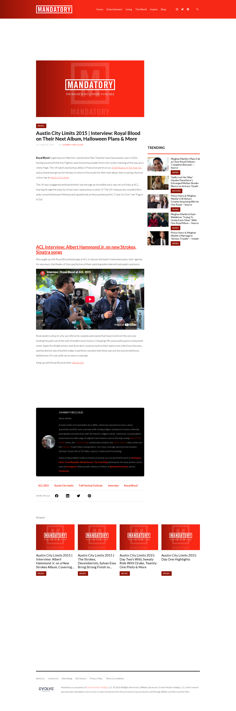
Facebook (64, 471)
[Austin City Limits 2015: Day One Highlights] (180, 537)
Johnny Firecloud (72, 145)
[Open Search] (197, 9)
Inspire (153, 9)
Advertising (67, 678)
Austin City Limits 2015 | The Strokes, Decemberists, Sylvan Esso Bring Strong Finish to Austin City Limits (97, 561)
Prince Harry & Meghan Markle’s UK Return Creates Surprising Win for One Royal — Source (185, 200)
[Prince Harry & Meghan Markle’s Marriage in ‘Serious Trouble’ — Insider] (158, 238)
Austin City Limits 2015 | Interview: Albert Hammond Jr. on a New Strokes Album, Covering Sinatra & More (54, 561)
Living (129, 9)
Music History (120, 442)
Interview (113, 485)
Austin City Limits (59, 177)
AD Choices (80, 678)
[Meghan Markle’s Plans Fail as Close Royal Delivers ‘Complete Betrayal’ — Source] (158, 164)
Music (41, 126)
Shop (163, 9)
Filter (61, 462)
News (175, 172)
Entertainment (114, 9)
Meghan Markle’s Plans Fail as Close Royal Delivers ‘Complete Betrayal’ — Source (185, 163)
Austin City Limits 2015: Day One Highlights (179, 557)
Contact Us (53, 678)
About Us (40, 678)
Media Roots (86, 462)
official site (78, 362)
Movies (176, 191)
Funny (99, 9)
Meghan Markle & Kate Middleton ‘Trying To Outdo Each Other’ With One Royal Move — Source (185, 219)
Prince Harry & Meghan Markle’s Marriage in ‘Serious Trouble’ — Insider (185, 235)
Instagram (71, 466)
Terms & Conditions (115, 678)
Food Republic (72, 462)
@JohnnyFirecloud (119, 466)
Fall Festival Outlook (90, 485)
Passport (66, 446)
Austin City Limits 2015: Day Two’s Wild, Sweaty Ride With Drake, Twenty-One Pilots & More (138, 561)
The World (141, 9)
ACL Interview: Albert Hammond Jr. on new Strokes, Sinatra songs (86, 249)
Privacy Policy (96, 678)
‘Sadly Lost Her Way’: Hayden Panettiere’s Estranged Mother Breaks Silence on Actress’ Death (185, 182)
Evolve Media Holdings (97, 687)
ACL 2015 (43, 485)
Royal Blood (131, 485)
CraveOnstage (82, 442)
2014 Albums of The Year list (126, 167)
